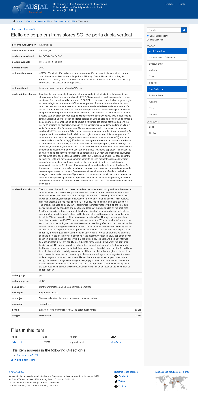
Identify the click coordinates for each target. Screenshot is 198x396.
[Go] (184, 30)
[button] (170, 4)
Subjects (153, 82)
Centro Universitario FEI (38, 21)
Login (152, 126)
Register (153, 133)
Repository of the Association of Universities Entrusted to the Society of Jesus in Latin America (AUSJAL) (80, 5)
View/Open (116, 342)
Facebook (123, 376)
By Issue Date (156, 63)
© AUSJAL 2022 (16, 371)
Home (19, 21)
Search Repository (159, 35)
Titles (151, 76)
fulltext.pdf (17, 342)
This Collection (157, 39)
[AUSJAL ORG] (31, 4)
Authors (153, 70)
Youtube (122, 386)
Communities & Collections (162, 57)
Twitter (121, 381)
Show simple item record (23, 28)
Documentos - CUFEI (64, 21)
